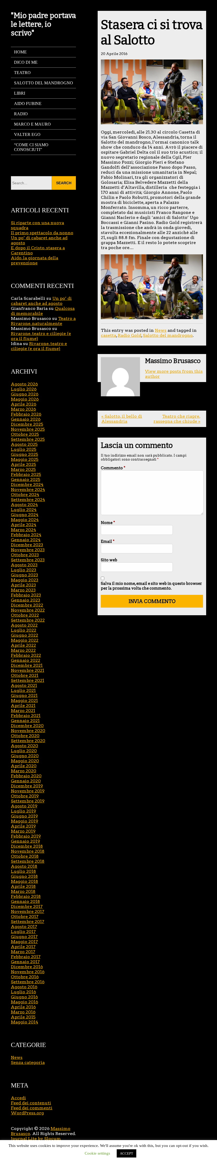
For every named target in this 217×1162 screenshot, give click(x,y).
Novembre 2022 (28, 610)
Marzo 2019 (23, 831)
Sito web (109, 560)
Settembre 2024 (28, 499)
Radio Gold (129, 335)
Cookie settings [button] (97, 1153)
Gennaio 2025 (25, 479)
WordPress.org (27, 1112)
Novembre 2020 (28, 730)
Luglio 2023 (23, 569)
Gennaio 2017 (25, 961)
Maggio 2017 (24, 941)
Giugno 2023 (24, 574)
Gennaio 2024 (25, 539)
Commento (113, 468)
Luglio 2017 (23, 931)
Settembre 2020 (28, 740)
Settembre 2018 (27, 861)
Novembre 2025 (28, 429)
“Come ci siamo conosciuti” (31, 147)
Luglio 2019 (23, 811)
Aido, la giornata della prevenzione (34, 260)
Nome (108, 522)
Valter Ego (27, 134)
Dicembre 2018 (27, 846)
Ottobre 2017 (24, 916)
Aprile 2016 (23, 1006)
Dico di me (26, 62)
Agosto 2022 (24, 625)
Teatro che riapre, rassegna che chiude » (176, 419)
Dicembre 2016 (27, 966)
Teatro (22, 72)
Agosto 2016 (24, 986)
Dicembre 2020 (27, 725)
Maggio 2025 (24, 459)
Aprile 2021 (23, 705)
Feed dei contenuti (31, 1102)
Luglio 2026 (24, 389)
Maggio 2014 (24, 1022)
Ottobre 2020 (25, 735)
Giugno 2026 (24, 394)
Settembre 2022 (28, 620)
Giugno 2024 (24, 514)
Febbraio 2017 (25, 956)
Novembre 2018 (27, 851)
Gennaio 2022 (25, 660)
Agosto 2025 (24, 444)
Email (108, 541)
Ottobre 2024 (25, 494)
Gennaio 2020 (26, 780)
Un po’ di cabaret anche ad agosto (41, 301)
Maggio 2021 (24, 700)
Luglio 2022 (23, 630)
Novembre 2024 (28, 489)
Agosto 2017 (24, 926)
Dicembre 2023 (27, 544)
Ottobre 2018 (25, 856)
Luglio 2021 (23, 690)
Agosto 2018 (24, 866)
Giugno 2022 (24, 635)
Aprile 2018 (23, 886)
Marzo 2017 (23, 951)
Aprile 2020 (24, 765)
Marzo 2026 (23, 409)
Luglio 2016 (23, 991)
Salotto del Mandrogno (43, 83)
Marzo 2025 (23, 469)
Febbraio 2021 (25, 715)
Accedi (18, 1097)
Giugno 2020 (25, 755)
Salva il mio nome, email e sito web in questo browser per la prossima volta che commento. (151, 586)
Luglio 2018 (23, 871)
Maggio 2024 (25, 519)
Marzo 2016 (23, 1011)
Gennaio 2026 (25, 419)
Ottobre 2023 (25, 554)
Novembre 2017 (27, 911)
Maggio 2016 (24, 1001)
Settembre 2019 (27, 800)
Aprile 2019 (23, 826)
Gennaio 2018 (25, 901)
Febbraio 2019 (26, 836)
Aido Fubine (28, 103)
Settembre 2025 (28, 439)
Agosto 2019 (24, 806)
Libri (19, 93)
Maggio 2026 (25, 399)
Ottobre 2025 (25, 434)
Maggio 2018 (24, 881)
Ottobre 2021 (24, 675)
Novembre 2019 (27, 790)
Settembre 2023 (28, 559)
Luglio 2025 (23, 449)
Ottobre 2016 (25, 976)
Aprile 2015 (23, 1016)
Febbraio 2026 (26, 414)
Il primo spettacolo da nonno (42, 232)
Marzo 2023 (23, 590)
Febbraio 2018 (26, 896)
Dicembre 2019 (27, 785)
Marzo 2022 (23, 650)
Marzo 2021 (23, 710)
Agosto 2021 (24, 685)
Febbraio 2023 (26, 595)
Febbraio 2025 (26, 474)
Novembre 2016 (27, 971)
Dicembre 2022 (27, 605)
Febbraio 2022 (26, 655)
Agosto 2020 (24, 745)
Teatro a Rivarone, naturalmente (43, 321)
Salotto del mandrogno (168, 335)
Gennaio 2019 (25, 841)
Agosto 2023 (24, 564)
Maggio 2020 (25, 760)
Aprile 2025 (23, 464)
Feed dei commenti (31, 1107)
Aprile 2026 (23, 404)
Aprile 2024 (23, 524)
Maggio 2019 (24, 821)
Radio (21, 114)
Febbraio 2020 (26, 775)
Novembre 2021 (27, 670)
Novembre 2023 (28, 549)
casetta (108, 335)
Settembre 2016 (27, 981)
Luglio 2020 (24, 750)
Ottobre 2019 (25, 795)
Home (20, 52)
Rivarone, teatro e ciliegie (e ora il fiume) (39, 346)
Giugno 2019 (24, 816)
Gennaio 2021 (25, 720)
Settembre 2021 (27, 680)
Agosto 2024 (24, 504)
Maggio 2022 (24, 640)
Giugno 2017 (24, 936)
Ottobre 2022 (25, 615)
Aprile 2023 (23, 584)
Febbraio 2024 (26, 534)
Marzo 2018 (23, 891)
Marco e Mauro (32, 124)
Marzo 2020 (23, 770)
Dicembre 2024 (27, 484)
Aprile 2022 (23, 645)
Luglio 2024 (24, 509)
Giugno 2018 (24, 876)
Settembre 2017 (27, 921)
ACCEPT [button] (126, 1153)
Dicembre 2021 (27, 665)
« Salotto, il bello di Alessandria (121, 419)
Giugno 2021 (24, 695)
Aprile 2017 (23, 946)
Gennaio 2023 (25, 600)
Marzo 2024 (23, 529)
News (160, 330)
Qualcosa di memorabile (43, 311)
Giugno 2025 (24, 454)
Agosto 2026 (24, 384)
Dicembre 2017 (27, 906)
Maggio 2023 (24, 579)
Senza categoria (28, 1062)
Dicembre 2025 (27, 424)
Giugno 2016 (24, 996)
